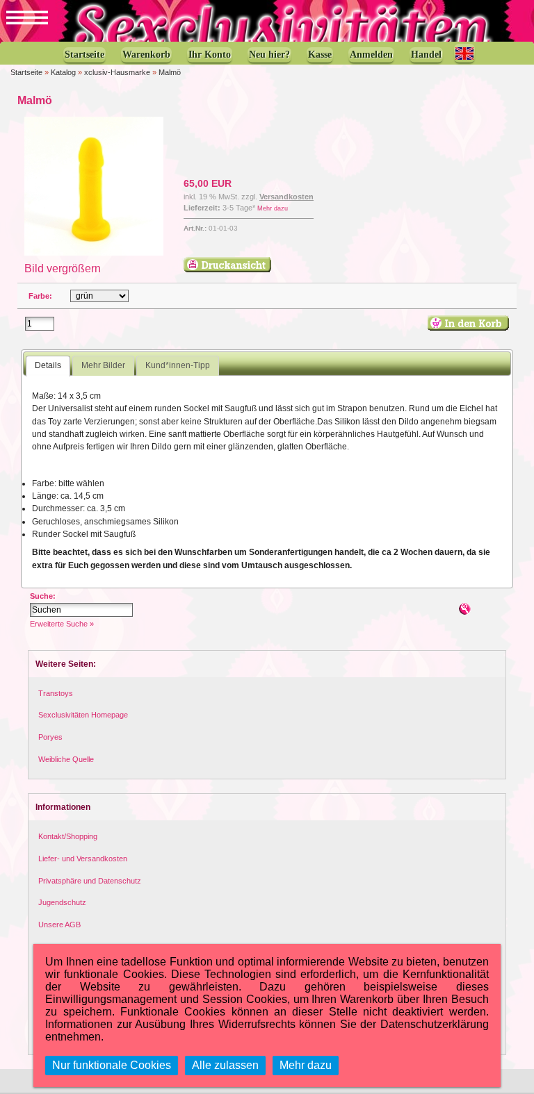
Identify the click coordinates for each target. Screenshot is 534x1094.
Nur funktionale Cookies (111, 1065)
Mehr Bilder (103, 365)
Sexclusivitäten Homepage (83, 715)
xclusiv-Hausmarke (117, 72)
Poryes (50, 737)
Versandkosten (286, 196)
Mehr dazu (272, 208)
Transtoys (55, 693)
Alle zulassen (225, 1065)
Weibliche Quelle (66, 759)
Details (48, 365)
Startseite (26, 72)
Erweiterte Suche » (62, 624)
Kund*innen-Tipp (177, 365)
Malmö (170, 72)
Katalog (63, 72)
